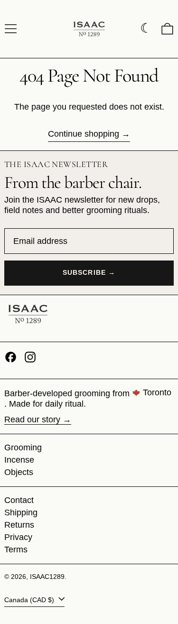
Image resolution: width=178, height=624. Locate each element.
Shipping (20, 512)
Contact (19, 500)
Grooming (23, 447)
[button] (167, 29)
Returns (19, 525)
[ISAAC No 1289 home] (28, 318)
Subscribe (84, 272)
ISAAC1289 (47, 576)
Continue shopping (83, 134)
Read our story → (37, 419)
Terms (16, 549)
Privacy (18, 537)
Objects (18, 472)
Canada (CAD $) (30, 600)
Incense (19, 460)
